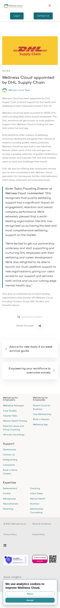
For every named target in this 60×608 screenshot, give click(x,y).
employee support (32, 317)
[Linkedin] (5, 545)
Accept (30, 600)
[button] (49, 5)
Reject (30, 594)
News (6, 71)
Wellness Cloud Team (19, 90)
